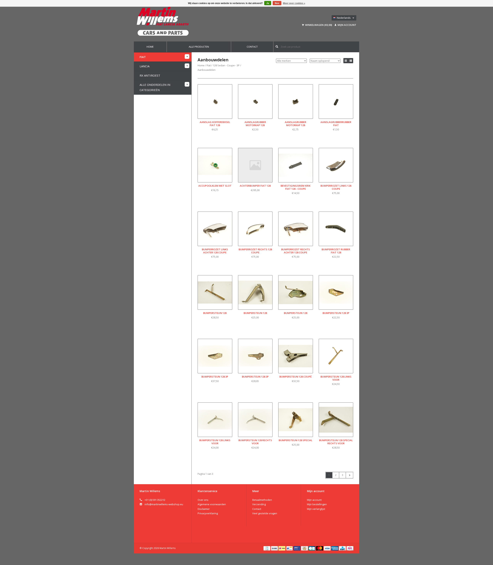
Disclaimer (204, 509)
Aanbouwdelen (206, 70)
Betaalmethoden (262, 500)
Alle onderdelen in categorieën (155, 87)
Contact (252, 46)
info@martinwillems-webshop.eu (164, 504)
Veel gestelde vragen (264, 513)
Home (150, 46)
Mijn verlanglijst (316, 509)
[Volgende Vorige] (349, 475)
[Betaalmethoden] (267, 548)
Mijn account (346, 25)
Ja (267, 3)
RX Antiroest (150, 75)
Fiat (143, 57)
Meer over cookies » (294, 3)
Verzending (259, 504)
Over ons (203, 500)
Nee (277, 3)
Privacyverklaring (208, 513)
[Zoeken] (277, 46)
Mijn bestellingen (317, 504)
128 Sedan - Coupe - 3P (226, 65)
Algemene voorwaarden (212, 504)
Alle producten (199, 46)
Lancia (144, 66)
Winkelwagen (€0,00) (318, 25)
